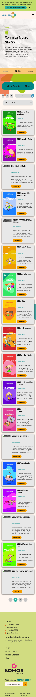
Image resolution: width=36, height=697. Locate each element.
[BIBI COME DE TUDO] (6, 176)
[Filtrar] (3, 96)
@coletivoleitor (12, 633)
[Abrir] (33, 15)
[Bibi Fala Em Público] (9, 365)
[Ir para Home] (9, 15)
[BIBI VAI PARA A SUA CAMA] (7, 581)
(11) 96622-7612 (13, 624)
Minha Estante (13, 86)
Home (7, 647)
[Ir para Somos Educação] (14, 668)
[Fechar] (29, 7)
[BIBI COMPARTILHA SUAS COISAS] (7, 230)
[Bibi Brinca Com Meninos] (9, 122)
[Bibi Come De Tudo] (9, 149)
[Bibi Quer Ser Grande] (9, 419)
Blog (7, 658)
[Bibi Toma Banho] (9, 473)
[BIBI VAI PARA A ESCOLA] (6, 527)
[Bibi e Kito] (9, 311)
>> (25, 600)
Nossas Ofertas (12, 654)
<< (10, 600)
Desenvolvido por (10, 694)
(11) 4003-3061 (12, 630)
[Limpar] (11, 96)
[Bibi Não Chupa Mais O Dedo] (9, 392)
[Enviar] (25, 684)
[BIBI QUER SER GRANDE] (6, 446)
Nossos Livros (11, 651)
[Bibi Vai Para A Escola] (9, 500)
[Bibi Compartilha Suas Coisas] (9, 203)
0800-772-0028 (12, 627)
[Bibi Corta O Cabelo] (9, 257)
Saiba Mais (21, 132)
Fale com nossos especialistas (15, 7)
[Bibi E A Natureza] (9, 284)
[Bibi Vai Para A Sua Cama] (9, 554)
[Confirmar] (7, 96)
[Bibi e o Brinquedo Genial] (9, 338)
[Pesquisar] (32, 96)
